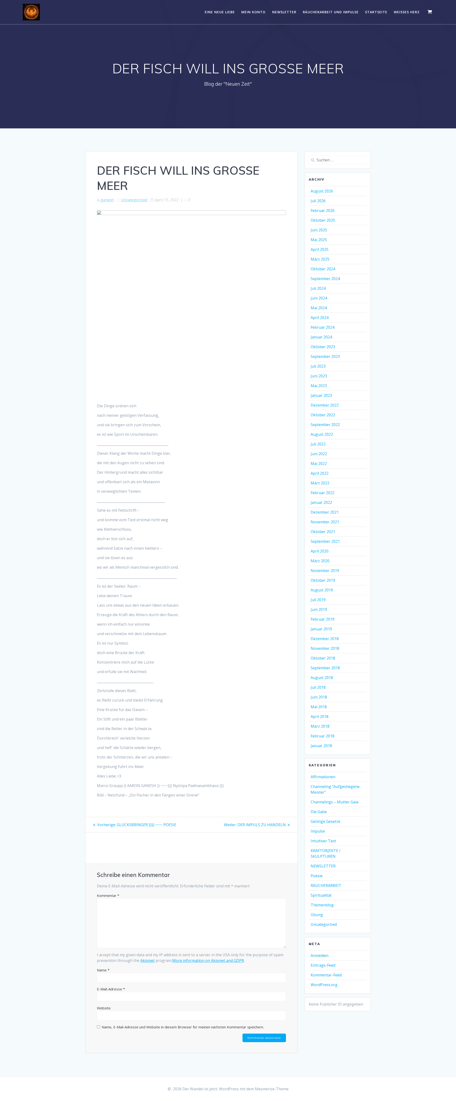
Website (104, 1008)
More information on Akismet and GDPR (208, 960)
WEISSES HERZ (407, 12)
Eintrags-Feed (323, 965)
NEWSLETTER (284, 12)
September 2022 (325, 424)
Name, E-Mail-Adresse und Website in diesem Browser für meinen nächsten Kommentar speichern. (183, 1027)
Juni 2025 (319, 230)
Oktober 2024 (323, 269)
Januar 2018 (321, 745)
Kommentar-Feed (326, 975)
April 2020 (319, 551)
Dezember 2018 (325, 638)
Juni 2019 (319, 609)
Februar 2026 (322, 210)
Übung (317, 914)
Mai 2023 (319, 385)
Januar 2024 (321, 337)
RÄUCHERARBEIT (326, 885)
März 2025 (320, 259)
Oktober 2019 (323, 580)
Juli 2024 (318, 288)
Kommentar (108, 895)
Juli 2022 (318, 444)
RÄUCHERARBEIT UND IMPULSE (331, 12)
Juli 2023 (318, 366)
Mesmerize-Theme (272, 1089)
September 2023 (325, 356)
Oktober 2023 (323, 346)
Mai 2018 (319, 706)
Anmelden (319, 955)
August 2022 (322, 434)
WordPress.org (324, 984)
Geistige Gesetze (325, 821)
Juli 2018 (318, 687)
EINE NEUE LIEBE (220, 12)
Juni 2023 (319, 376)
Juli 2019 (318, 599)
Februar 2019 (322, 619)
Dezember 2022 (325, 405)
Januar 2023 (321, 395)
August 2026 (322, 191)
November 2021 (325, 522)
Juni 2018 (319, 697)
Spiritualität (321, 895)
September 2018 (325, 667)
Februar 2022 (322, 492)
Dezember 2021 (325, 512)
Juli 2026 (318, 200)
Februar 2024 (322, 327)
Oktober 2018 (323, 658)
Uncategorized (134, 199)
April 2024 (319, 317)
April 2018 (319, 716)
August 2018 (322, 677)
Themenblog (322, 905)
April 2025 (319, 249)
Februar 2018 (322, 736)
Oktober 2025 (323, 220)
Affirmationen (323, 776)
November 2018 (325, 648)
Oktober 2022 (323, 414)
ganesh (107, 199)
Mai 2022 (319, 463)
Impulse (318, 831)
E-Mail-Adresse (111, 989)
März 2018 (320, 726)
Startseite (376, 12)
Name (103, 970)
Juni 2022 (319, 453)
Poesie (317, 875)
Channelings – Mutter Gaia (334, 802)
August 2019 (322, 590)
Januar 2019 (321, 629)
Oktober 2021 (323, 531)
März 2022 (320, 483)
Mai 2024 (319, 307)
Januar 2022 (321, 502)
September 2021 (325, 541)
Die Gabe (319, 811)
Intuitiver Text (323, 840)
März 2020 (320, 560)
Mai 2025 (319, 239)
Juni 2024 (319, 298)
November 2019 (325, 570)
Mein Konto (253, 12)
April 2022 (319, 473)
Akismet (147, 960)
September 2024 (325, 278)
